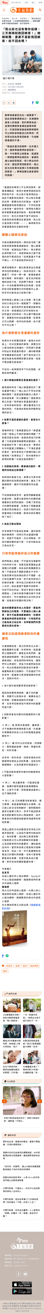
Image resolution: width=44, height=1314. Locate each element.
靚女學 (14, 18)
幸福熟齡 (5, 18)
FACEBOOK (16, 2)
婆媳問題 (34, 965)
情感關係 (23, 18)
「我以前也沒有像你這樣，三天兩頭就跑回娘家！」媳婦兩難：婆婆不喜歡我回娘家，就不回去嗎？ (22, 21)
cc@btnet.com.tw (21, 1265)
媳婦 (18, 965)
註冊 (40, 2)
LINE (26, 2)
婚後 (5, 970)
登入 (33, 2)
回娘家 (9, 965)
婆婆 (25, 965)
